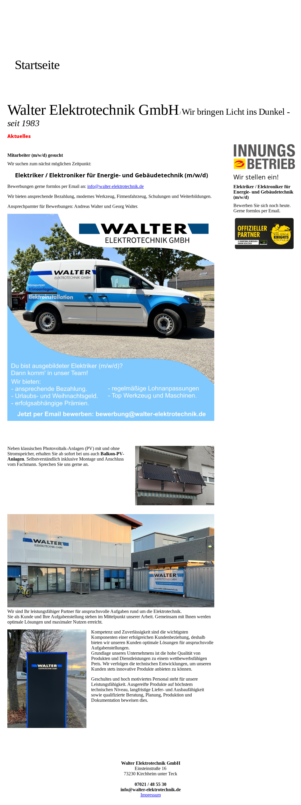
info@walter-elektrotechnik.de (115, 186)
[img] (68, 39)
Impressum (151, 794)
